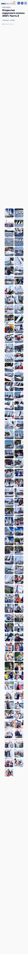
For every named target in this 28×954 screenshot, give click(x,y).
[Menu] (25, 3)
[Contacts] (18, 3)
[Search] (22, 3)
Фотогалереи (6, 7)
